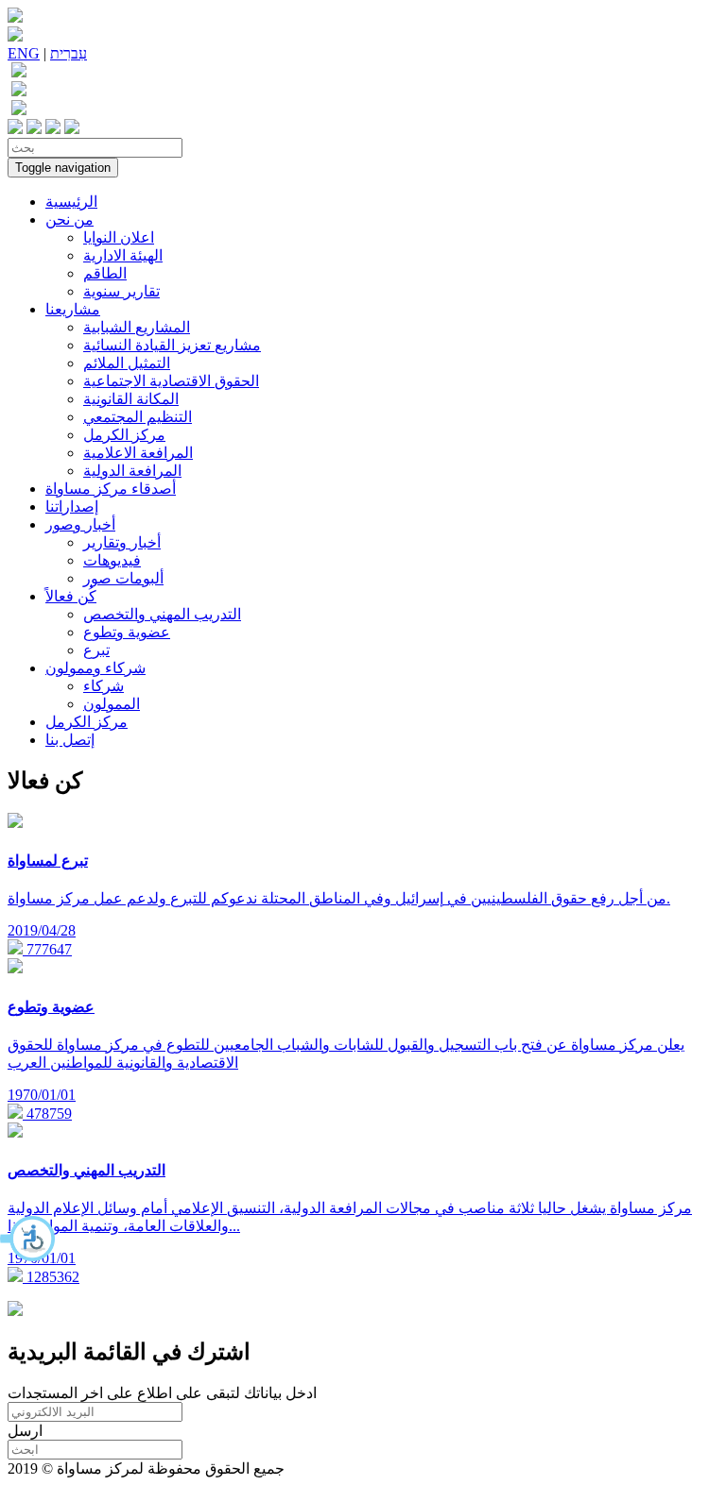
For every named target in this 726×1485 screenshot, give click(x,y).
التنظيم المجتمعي (137, 417)
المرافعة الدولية (132, 471)
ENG (24, 53)
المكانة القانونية (131, 399)
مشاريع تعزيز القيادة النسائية (172, 345)
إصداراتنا (71, 506)
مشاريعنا (72, 309)
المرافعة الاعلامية (138, 453)
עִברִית (68, 53)
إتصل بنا (70, 740)
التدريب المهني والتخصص (162, 614)
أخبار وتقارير (122, 542)
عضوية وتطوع (126, 632)
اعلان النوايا (118, 237)
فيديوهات (112, 560)
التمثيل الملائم (126, 363)
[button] (28, 1238)
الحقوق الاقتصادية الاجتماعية (171, 381)
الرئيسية (71, 202)
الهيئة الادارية (123, 255)
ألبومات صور (123, 578)
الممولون (111, 704)
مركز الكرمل (124, 435)
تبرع (96, 650)
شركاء (103, 686)
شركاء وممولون (95, 668)
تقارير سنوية (121, 291)
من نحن (69, 219)
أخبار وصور (80, 524)
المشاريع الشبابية (136, 327)
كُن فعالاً (70, 596)
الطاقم (105, 273)
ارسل (25, 1431)
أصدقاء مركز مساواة (110, 489)
